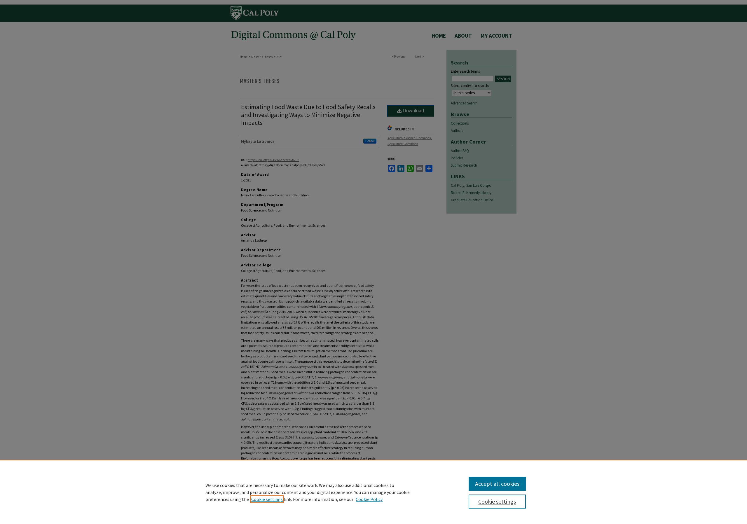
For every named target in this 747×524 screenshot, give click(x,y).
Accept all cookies (497, 483)
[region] (373, 492)
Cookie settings (267, 499)
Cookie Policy (369, 499)
